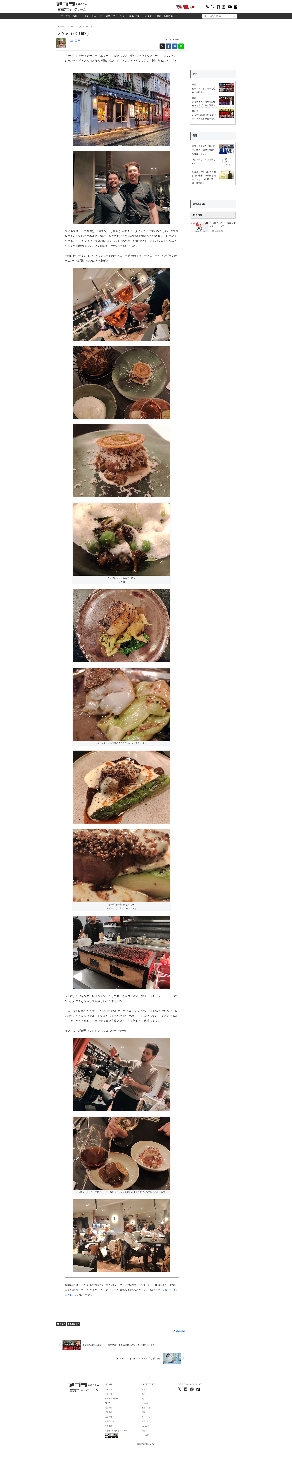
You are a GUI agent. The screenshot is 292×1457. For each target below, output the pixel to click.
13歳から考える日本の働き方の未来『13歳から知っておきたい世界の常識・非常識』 (204, 177)
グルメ (62, 1324)
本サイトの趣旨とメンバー (116, 1431)
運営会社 (108, 1412)
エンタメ (122, 16)
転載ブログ (74, 1324)
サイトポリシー (111, 1399)
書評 (159, 16)
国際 (108, 16)
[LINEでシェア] (181, 46)
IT (114, 16)
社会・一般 (97, 16)
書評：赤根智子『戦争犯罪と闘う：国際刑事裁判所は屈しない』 (203, 150)
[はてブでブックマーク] (174, 46)
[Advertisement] (131, 7)
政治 (68, 16)
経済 (75, 16)
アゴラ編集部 (216, 231)
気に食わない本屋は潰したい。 (203, 161)
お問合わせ (109, 1421)
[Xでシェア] (162, 46)
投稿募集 (168, 16)
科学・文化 (134, 16)
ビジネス (84, 16)
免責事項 (108, 1426)
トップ (59, 16)
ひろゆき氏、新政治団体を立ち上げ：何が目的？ (203, 103)
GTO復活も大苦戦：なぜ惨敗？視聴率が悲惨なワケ (204, 119)
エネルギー (148, 16)
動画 (195, 74)
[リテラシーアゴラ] (199, 227)
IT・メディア (146, 1417)
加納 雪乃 (74, 40)
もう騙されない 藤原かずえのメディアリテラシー (223, 224)
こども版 (145, 1435)
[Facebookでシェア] (168, 46)
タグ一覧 (108, 1394)
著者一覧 (108, 1389)
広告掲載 (108, 1417)
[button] (234, 16)
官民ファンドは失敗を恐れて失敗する (203, 90)
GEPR (107, 1403)
